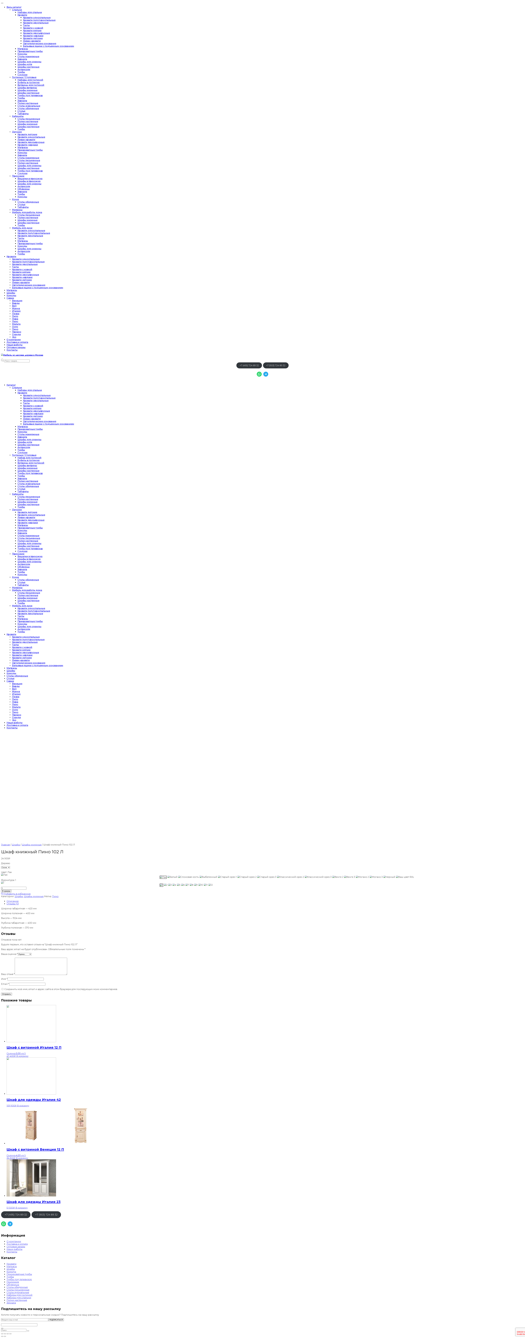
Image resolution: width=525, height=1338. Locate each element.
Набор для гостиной (29, 457)
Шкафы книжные (27, 90)
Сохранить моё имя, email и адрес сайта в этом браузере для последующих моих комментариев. (61, 989)
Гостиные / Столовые (24, 77)
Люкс (15, 321)
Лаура (15, 313)
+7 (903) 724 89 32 (275, 365)
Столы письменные (29, 119)
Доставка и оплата (17, 342)
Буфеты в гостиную (29, 82)
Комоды (22, 54)
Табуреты (23, 113)
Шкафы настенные (28, 67)
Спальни (17, 9)
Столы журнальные (29, 106)
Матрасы (23, 48)
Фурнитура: (8, 880)
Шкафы (11, 293)
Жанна (16, 308)
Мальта (16, 324)
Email (5, 984)
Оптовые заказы (16, 347)
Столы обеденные (28, 108)
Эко (14, 337)
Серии (10, 298)
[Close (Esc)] (2, 1333)
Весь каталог (14, 7)
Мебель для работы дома (27, 212)
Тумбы (21, 72)
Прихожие (18, 176)
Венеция (17, 300)
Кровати (22, 15)
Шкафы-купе (25, 64)
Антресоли (24, 69)
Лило (15, 316)
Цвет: (6, 872)
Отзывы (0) (13, 903)
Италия (16, 311)
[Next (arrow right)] (5, 1336)
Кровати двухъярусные (36, 33)
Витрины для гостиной (31, 85)
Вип (14, 306)
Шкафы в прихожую (29, 181)
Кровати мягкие (32, 30)
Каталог (11, 385)
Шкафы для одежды (29, 61)
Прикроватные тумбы (30, 51)
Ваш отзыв (8, 974)
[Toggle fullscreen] (8, 1333)
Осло (15, 326)
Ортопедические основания (39, 43)
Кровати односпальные (37, 17)
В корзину (6, 891)
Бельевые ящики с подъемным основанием (48, 46)
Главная (5, 844)
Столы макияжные (28, 56)
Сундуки (22, 74)
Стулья (21, 111)
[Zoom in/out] (10, 1333)
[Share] (5, 1333)
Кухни (15, 199)
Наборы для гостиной (30, 80)
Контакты (12, 350)
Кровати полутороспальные (39, 20)
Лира (15, 319)
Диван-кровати (32, 41)
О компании (14, 339)
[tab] (265, 901)
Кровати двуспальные (36, 22)
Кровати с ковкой (33, 28)
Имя (4, 979)
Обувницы (24, 189)
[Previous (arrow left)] (2, 1336)
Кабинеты (18, 116)
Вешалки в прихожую (30, 178)
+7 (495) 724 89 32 (249, 365)
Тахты (26, 25)
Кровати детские (33, 38)
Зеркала (22, 59)
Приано (16, 332)
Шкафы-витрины (27, 87)
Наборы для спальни (30, 12)
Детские (17, 132)
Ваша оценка (9, 954)
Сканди (16, 334)
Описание (13, 901)
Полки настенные (28, 103)
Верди (16, 303)
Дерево (5, 863)
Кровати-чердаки (33, 35)
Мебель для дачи (22, 228)
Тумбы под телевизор (30, 95)
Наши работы (15, 345)
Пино (15, 329)
